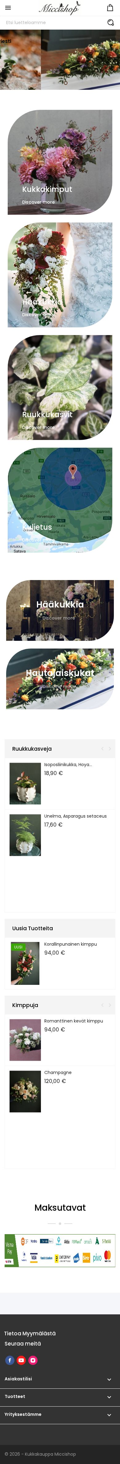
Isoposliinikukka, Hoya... (68, 764)
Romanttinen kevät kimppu (73, 1021)
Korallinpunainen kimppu (70, 944)
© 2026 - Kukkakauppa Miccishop (40, 1454)
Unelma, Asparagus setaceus (75, 816)
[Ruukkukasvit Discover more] (60, 387)
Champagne (58, 1072)
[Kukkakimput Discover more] (60, 162)
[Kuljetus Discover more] (60, 500)
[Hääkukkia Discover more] (60, 275)
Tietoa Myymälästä (30, 1333)
